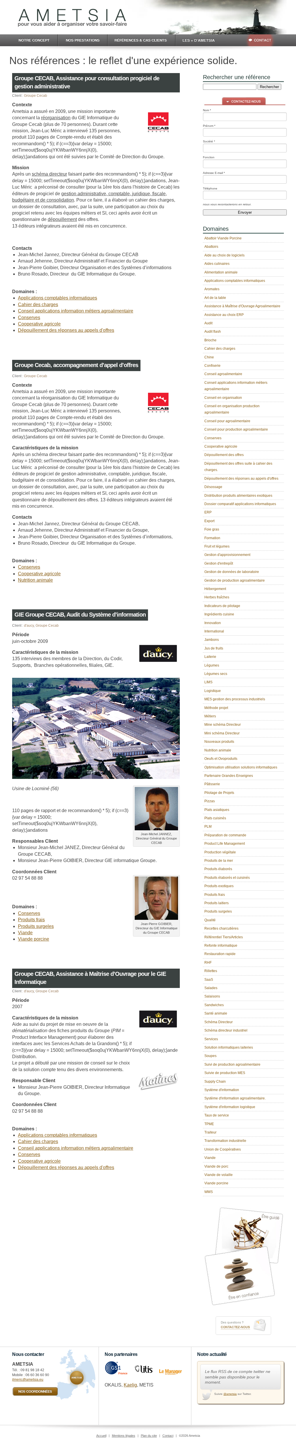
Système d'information (221, 1090)
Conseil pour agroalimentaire (227, 421)
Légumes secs (215, 674)
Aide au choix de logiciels (224, 255)
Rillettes (210, 971)
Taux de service (216, 1115)
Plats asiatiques (216, 810)
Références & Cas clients (142, 40)
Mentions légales (123, 1435)
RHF (208, 963)
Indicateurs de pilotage (222, 606)
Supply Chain (215, 1082)
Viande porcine (33, 939)
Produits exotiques (219, 886)
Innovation (212, 623)
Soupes (210, 1056)
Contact (255, 40)
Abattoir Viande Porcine (223, 238)
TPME (209, 1124)
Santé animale (215, 1013)
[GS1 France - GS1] (116, 1373)
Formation (212, 538)
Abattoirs (211, 247)
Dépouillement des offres (224, 455)
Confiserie (212, 366)
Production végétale (220, 852)
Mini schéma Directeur (222, 733)
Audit (208, 323)
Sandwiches (214, 1005)
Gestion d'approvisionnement (227, 555)
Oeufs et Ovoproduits (220, 759)
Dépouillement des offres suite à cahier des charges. (238, 466)
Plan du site (149, 1435)
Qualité (210, 920)
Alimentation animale (221, 272)
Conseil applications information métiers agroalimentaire (75, 310)
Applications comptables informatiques (57, 297)
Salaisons (212, 996)
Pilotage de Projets (219, 793)
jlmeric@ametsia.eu (27, 1380)
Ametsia (72, 18)
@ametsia (230, 1393)
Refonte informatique (220, 945)
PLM (208, 827)
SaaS (208, 980)
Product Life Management (224, 844)
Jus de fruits (213, 648)
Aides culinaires (217, 264)
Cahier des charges (38, 304)
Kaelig (130, 1384)
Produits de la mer (218, 861)
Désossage (213, 487)
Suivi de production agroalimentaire (232, 1064)
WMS (208, 1192)
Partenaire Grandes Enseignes (228, 776)
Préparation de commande (225, 835)
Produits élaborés (218, 869)
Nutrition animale (35, 580)
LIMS (208, 682)
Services (211, 1039)
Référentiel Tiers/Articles (223, 937)
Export (209, 521)
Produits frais (31, 919)
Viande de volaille (218, 1175)
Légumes (211, 665)
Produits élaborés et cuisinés (227, 878)
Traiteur (210, 1132)
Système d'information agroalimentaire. (235, 1098)
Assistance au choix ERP (224, 315)
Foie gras (211, 529)
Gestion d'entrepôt (218, 563)
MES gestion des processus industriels (234, 699)
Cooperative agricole (39, 323)
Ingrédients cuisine (219, 614)
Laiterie (210, 657)
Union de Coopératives (222, 1149)
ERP (208, 512)
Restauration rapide (220, 954)
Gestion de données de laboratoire (231, 572)
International (214, 631)
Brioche (210, 340)
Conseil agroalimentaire (223, 374)
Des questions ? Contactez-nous (243, 1325)
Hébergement (215, 589)
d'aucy (29, 626)
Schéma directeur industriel (225, 1030)
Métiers (210, 716)
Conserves (29, 317)
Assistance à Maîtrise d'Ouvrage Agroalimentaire (242, 306)
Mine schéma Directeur (222, 725)
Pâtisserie (212, 784)
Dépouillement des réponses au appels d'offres (66, 330)
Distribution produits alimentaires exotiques (238, 496)
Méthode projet (216, 708)
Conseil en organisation (223, 398)
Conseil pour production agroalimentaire (236, 429)
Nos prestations (83, 40)
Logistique (212, 691)
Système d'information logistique (229, 1107)
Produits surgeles (36, 926)
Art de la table (215, 298)
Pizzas (209, 801)
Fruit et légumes (217, 546)
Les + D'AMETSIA (201, 40)
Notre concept (33, 40)
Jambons (211, 640)
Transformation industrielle (225, 1141)
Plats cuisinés (215, 818)
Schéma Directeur (218, 1022)
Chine (209, 357)
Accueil (101, 1435)
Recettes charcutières (221, 928)
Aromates (211, 289)
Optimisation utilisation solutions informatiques (240, 767)
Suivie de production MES (224, 1073)
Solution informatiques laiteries (228, 1047)
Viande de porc (216, 1166)
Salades (210, 988)
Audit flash (212, 332)
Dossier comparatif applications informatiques (240, 504)
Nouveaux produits (219, 742)
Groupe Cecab (35, 96)
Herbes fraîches (216, 597)
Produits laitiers (216, 903)
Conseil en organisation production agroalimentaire (232, 409)
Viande (25, 932)
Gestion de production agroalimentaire (234, 580)
